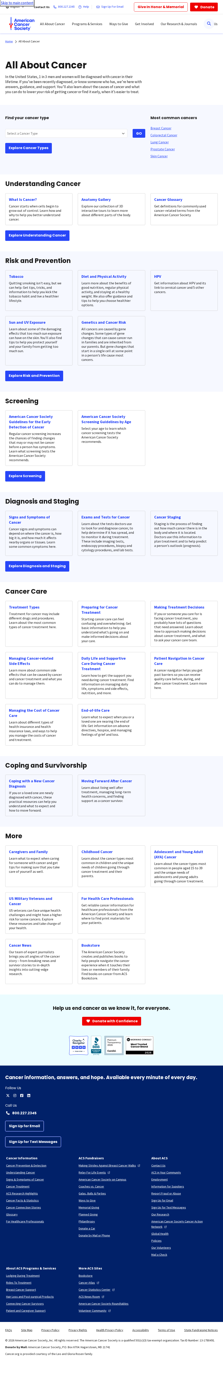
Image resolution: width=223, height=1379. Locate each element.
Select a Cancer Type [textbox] (22, 133)
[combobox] (66, 133)
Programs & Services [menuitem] (87, 24)
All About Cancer (29, 41)
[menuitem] (22, 24)
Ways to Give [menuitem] (118, 24)
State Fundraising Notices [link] (201, 1330)
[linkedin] (28, 1095)
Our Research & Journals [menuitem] (179, 24)
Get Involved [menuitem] (144, 24)
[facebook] (21, 1095)
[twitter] (7, 1095)
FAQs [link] (8, 1330)
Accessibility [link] (140, 1330)
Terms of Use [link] (166, 1330)
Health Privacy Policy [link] (109, 1330)
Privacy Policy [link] (50, 1330)
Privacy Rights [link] (78, 1330)
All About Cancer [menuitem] (52, 24)
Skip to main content (17, 2)
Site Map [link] (26, 1330)
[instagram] (14, 1095)
